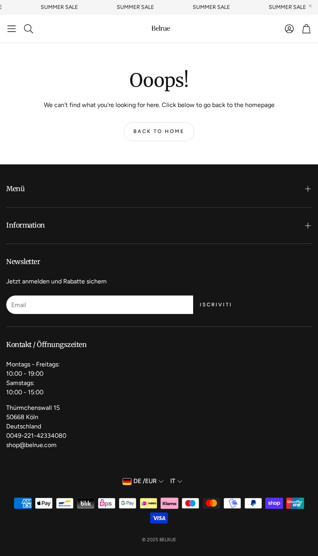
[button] (11, 28)
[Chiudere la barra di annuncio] (310, 6)
